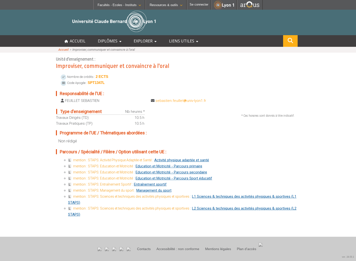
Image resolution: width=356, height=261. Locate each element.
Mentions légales (218, 249)
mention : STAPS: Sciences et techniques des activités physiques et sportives (131, 196)
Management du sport (153, 190)
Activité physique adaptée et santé (181, 160)
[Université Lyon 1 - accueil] (42, 33)
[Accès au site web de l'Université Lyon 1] (224, 9)
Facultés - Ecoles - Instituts (117, 5)
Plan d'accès (246, 249)
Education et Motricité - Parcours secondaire (171, 172)
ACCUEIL (76, 41)
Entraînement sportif (150, 184)
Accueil (63, 49)
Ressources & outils (164, 5)
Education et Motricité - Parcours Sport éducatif (174, 178)
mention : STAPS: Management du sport (103, 190)
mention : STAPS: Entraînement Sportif (102, 184)
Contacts (144, 249)
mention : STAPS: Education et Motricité (103, 166)
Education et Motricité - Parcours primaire (169, 166)
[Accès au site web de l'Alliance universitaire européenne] (250, 8)
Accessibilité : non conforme (177, 249)
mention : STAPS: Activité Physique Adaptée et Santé (112, 160)
